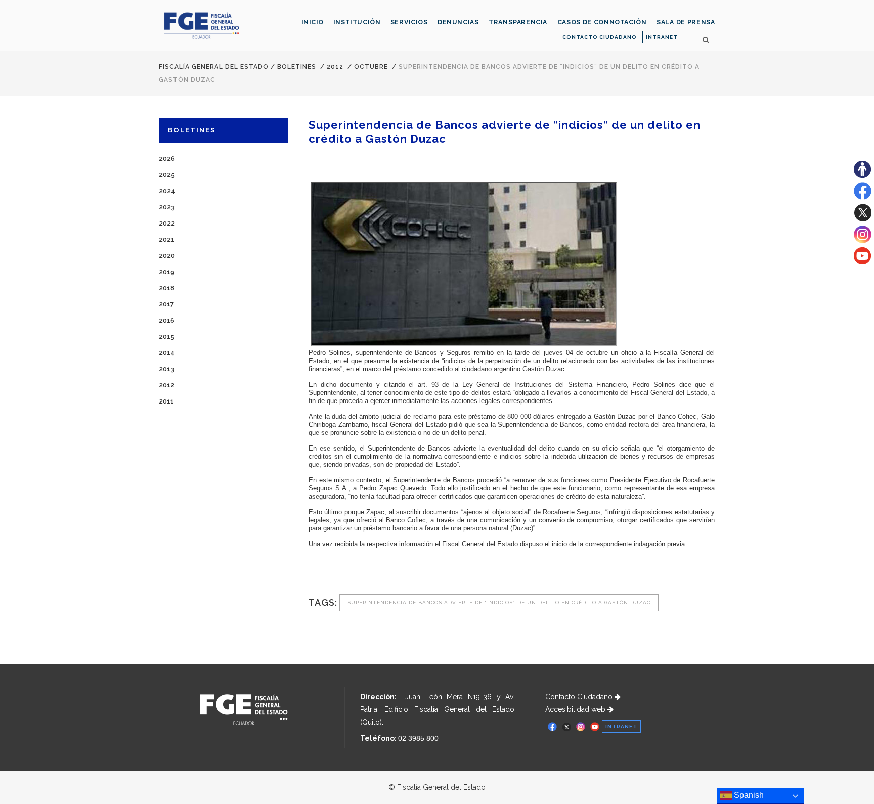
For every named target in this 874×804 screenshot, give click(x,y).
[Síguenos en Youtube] (862, 262)
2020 (167, 255)
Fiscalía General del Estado (214, 66)
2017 (166, 304)
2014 (167, 352)
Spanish (748, 795)
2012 (335, 66)
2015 (166, 336)
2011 (166, 401)
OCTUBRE (371, 66)
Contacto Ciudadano (580, 697)
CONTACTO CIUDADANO (599, 37)
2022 (167, 223)
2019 (166, 272)
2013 (166, 369)
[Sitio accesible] (862, 175)
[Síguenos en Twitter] (862, 219)
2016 (166, 320)
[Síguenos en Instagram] (862, 241)
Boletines (296, 66)
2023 (167, 207)
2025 (167, 174)
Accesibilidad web (576, 709)
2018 (166, 288)
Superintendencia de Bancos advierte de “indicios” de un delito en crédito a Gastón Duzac (498, 602)
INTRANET (662, 37)
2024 (167, 191)
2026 (167, 158)
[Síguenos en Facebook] (862, 197)
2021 (166, 239)
